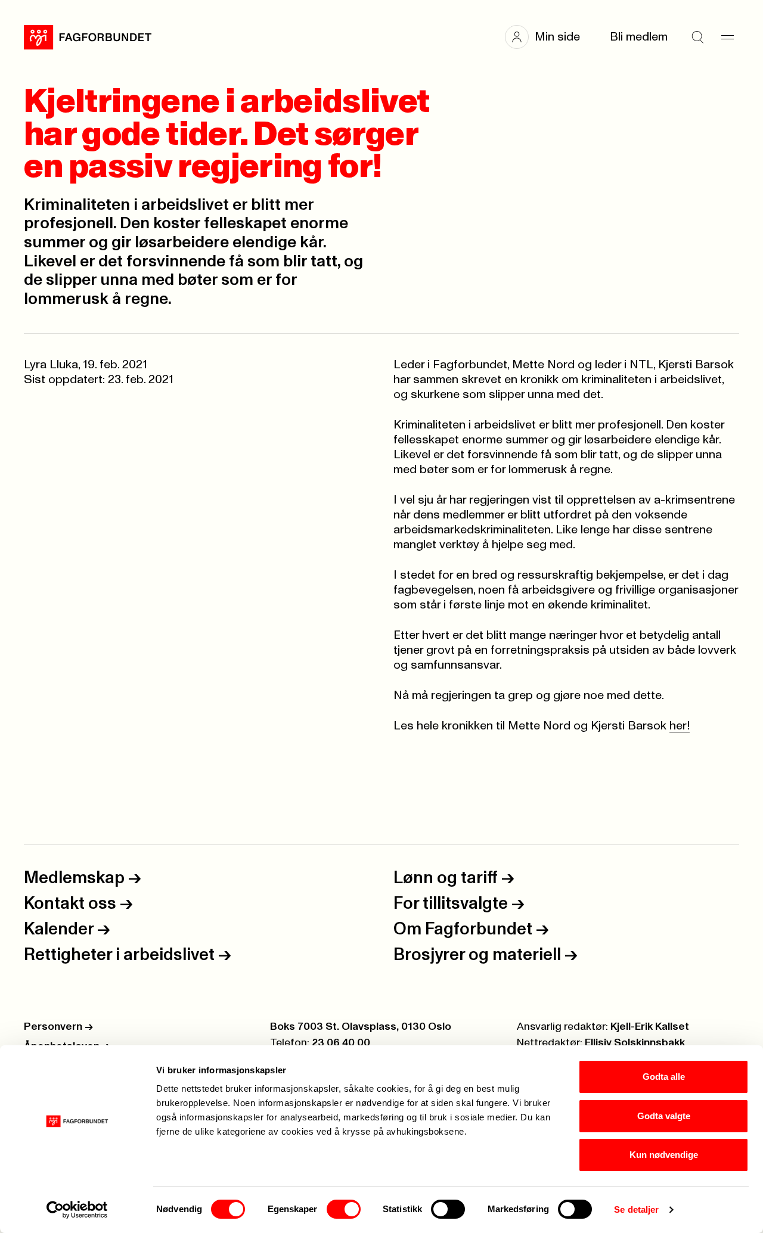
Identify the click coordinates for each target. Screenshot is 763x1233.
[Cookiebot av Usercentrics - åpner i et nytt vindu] (77, 1210)
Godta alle (664, 1077)
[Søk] (697, 37)
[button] (548, 37)
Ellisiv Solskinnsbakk (635, 1043)
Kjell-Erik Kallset (649, 1026)
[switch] (344, 1209)
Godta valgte (663, 1116)
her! (679, 726)
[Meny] (727, 37)
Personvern (58, 1026)
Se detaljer (636, 1209)
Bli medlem (639, 37)
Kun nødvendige (663, 1155)
